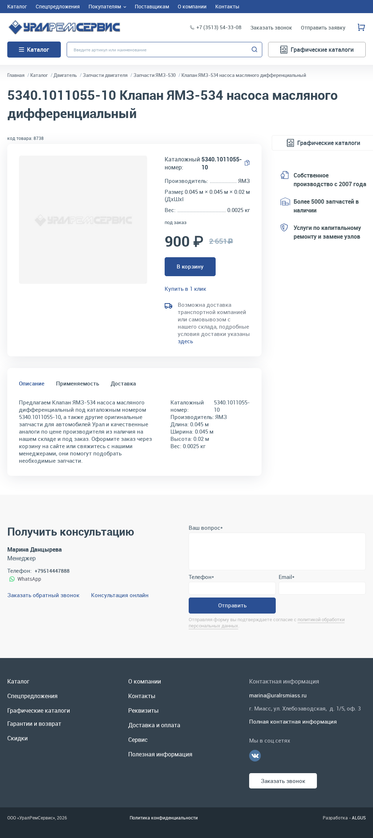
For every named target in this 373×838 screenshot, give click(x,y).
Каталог (38, 50)
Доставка (123, 383)
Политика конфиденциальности (164, 818)
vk (255, 755)
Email (286, 576)
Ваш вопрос (206, 527)
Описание (31, 383)
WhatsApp (29, 578)
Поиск (254, 49)
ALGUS (359, 818)
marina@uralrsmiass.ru (278, 695)
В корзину (190, 266)
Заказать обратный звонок (43, 595)
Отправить (232, 605)
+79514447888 (52, 570)
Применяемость (77, 383)
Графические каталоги (322, 50)
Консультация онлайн (120, 595)
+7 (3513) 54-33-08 (219, 27)
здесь (185, 341)
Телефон (201, 576)
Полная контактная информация (293, 721)
